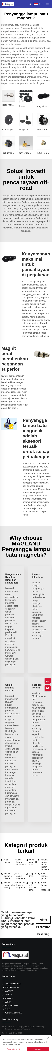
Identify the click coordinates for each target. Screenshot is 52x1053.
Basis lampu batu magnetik (45, 886)
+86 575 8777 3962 (13, 1033)
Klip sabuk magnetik (20, 876)
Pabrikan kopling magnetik (20, 885)
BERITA (8, 1002)
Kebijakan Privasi (13, 1013)
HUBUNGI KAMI (11, 1006)
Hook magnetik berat (33, 862)
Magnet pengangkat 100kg (9, 885)
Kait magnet (7, 861)
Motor (8, 995)
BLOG (7, 1009)
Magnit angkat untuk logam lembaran (45, 864)
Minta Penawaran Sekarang (43, 921)
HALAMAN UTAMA (13, 984)
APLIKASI (9, 998)
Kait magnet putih (44, 876)
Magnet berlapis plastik (8, 876)
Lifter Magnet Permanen (21, 862)
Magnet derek (32, 874)
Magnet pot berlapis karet (32, 886)
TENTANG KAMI (12, 987)
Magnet (9, 991)
